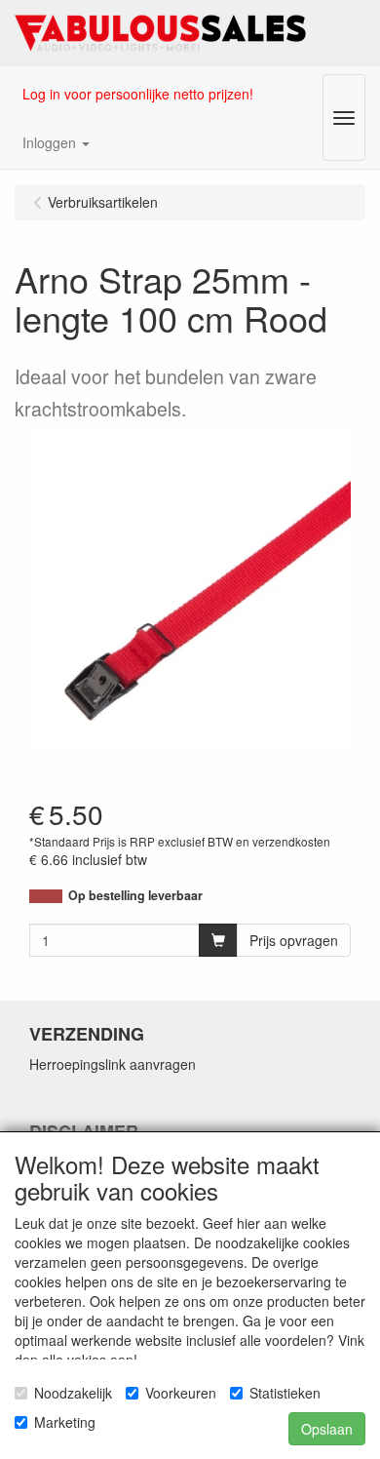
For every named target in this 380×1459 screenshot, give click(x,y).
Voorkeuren (180, 1392)
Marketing (64, 1422)
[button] (56, 142)
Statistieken (285, 1392)
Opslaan (327, 1429)
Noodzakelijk (73, 1392)
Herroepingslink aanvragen (112, 1064)
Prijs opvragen (293, 940)
